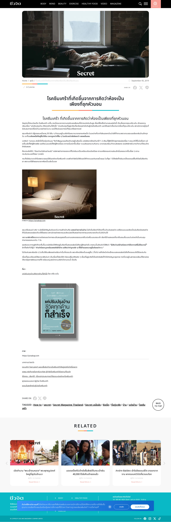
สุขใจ (32, 80)
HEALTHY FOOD (90, 3)
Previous (6, 463)
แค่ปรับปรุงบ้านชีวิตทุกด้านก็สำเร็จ (34, 273)
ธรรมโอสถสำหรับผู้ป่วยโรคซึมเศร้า (34, 385)
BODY (43, 3)
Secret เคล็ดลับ (93, 405)
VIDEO (104, 3)
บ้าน (125, 405)
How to (37, 405)
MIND (52, 3)
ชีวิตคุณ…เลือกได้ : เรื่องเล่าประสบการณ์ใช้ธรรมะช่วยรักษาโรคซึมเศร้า (47, 376)
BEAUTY (62, 3)
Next (164, 463)
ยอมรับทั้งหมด (140, 507)
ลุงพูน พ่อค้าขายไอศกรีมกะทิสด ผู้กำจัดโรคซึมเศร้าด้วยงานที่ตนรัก (46, 371)
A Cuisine (30, 87)
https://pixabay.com (36, 220)
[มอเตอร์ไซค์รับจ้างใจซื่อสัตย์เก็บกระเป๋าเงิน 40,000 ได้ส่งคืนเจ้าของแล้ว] (85, 463)
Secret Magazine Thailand (68, 405)
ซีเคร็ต (106, 405)
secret (47, 405)
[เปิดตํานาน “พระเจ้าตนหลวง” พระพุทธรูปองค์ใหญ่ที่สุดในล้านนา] (34, 463)
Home (24, 80)
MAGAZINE (115, 3)
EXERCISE (74, 3)
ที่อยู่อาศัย (116, 405)
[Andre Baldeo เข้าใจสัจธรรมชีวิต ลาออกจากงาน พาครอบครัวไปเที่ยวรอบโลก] (136, 463)
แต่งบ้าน (133, 405)
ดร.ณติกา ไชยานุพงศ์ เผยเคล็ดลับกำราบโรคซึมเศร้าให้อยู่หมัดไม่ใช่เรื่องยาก (49, 367)
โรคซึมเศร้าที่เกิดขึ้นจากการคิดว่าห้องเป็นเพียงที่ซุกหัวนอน (57, 80)
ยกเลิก (121, 507)
